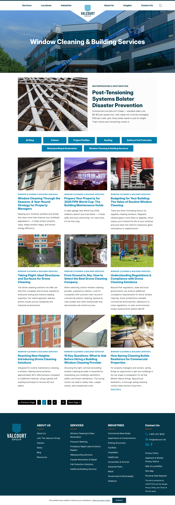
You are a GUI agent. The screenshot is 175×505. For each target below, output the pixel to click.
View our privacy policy (101, 500)
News (39, 448)
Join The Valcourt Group (48, 438)
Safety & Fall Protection (139, 140)
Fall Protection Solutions (81, 464)
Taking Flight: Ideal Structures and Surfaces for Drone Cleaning (39, 279)
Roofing (108, 140)
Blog (39, 452)
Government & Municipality (121, 476)
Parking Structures (117, 443)
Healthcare (113, 457)
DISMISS (119, 500)
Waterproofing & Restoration (62, 148)
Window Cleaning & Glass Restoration (82, 435)
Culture (55, 140)
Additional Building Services (83, 469)
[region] (87, 500)
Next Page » (74, 403)
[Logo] (88, 11)
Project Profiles (81, 140)
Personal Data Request (156, 476)
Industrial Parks (115, 467)
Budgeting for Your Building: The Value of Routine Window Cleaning (131, 202)
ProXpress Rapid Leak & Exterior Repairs (85, 448)
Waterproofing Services (81, 455)
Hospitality (113, 452)
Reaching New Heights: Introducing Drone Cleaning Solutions (37, 359)
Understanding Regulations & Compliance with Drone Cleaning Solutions (131, 279)
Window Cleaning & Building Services (108, 148)
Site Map (149, 471)
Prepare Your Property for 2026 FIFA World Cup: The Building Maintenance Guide (83, 202)
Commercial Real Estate (119, 433)
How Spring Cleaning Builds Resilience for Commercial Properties (130, 359)
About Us (41, 433)
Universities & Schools (118, 462)
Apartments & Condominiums (122, 438)
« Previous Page (27, 403)
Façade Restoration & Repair (83, 459)
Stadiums (112, 481)
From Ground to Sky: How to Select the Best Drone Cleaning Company (85, 279)
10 (64, 402)
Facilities (112, 448)
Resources (42, 457)
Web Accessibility (153, 466)
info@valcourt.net (157, 439)
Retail (110, 471)
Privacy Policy (151, 453)
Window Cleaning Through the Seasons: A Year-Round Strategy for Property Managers (39, 203)
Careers (40, 443)
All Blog (30, 140)
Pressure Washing (78, 442)
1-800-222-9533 (155, 434)
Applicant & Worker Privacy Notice (154, 460)
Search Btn (160, 5)
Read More (116, 389)
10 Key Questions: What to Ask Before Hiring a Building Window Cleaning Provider (85, 359)
